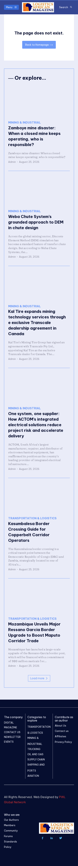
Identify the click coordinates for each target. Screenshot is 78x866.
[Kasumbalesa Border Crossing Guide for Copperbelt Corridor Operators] (39, 497)
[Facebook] (42, 838)
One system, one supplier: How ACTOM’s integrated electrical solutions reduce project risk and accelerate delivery (35, 424)
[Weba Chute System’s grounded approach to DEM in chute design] (39, 190)
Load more (37, 678)
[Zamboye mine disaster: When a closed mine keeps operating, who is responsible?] (39, 101)
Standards (10, 841)
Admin (12, 161)
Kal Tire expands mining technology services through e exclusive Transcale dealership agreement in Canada (37, 322)
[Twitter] (60, 838)
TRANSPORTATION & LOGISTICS (32, 518)
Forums (8, 836)
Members (9, 825)
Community (11, 830)
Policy (7, 846)
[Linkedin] (51, 838)
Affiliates (60, 736)
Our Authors (11, 819)
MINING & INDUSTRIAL (24, 122)
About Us (60, 725)
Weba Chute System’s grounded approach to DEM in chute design (35, 222)
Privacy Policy (63, 741)
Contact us (62, 731)
